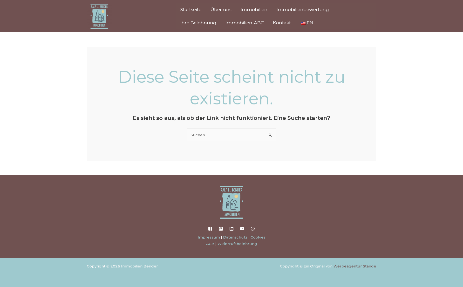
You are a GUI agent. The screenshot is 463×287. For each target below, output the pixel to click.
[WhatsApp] (253, 228)
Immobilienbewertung (303, 9)
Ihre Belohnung (198, 23)
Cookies (258, 237)
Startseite (190, 9)
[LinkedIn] (231, 228)
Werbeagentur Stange (355, 266)
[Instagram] (221, 228)
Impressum (209, 237)
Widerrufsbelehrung (237, 243)
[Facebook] (210, 228)
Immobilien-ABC (244, 23)
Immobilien (254, 9)
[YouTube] (242, 228)
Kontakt (282, 23)
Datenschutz (235, 237)
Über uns (221, 9)
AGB (210, 243)
